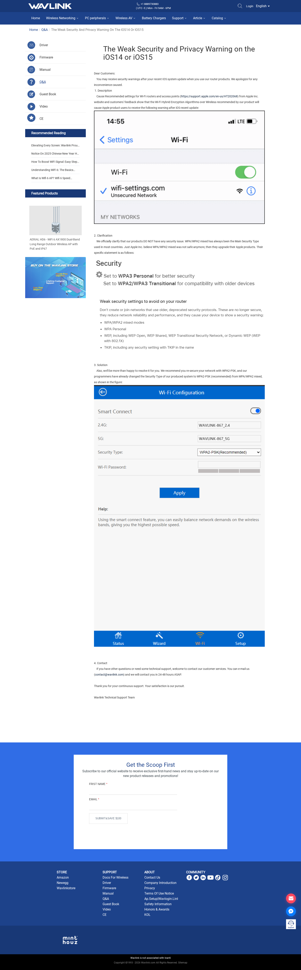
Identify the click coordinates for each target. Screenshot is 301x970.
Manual (108, 893)
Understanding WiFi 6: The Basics (52, 170)
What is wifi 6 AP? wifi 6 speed (50, 178)
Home (35, 18)
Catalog (218, 18)
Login (249, 6)
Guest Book (111, 904)
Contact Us (152, 877)
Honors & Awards (156, 909)
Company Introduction (160, 883)
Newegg (62, 883)
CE (104, 915)
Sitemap (182, 962)
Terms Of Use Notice (159, 893)
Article (198, 18)
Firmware (109, 888)
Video (107, 909)
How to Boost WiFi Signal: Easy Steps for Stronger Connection (55, 163)
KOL (147, 915)
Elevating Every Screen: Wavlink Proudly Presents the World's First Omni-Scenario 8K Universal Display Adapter (55, 146)
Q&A (44, 30)
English (261, 6)
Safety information (158, 904)
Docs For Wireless (115, 877)
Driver (107, 883)
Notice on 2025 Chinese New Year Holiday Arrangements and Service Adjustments (55, 155)
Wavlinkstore (66, 888)
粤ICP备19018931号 (150, 967)
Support (178, 18)
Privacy (149, 888)
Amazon (63, 877)
